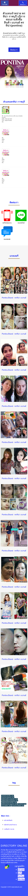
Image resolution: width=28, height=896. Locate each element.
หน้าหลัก (21, 869)
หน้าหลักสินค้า (8, 820)
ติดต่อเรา (23, 4)
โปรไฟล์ (4, 4)
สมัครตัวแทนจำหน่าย (10, 825)
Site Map (21, 879)
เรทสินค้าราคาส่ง (9, 829)
